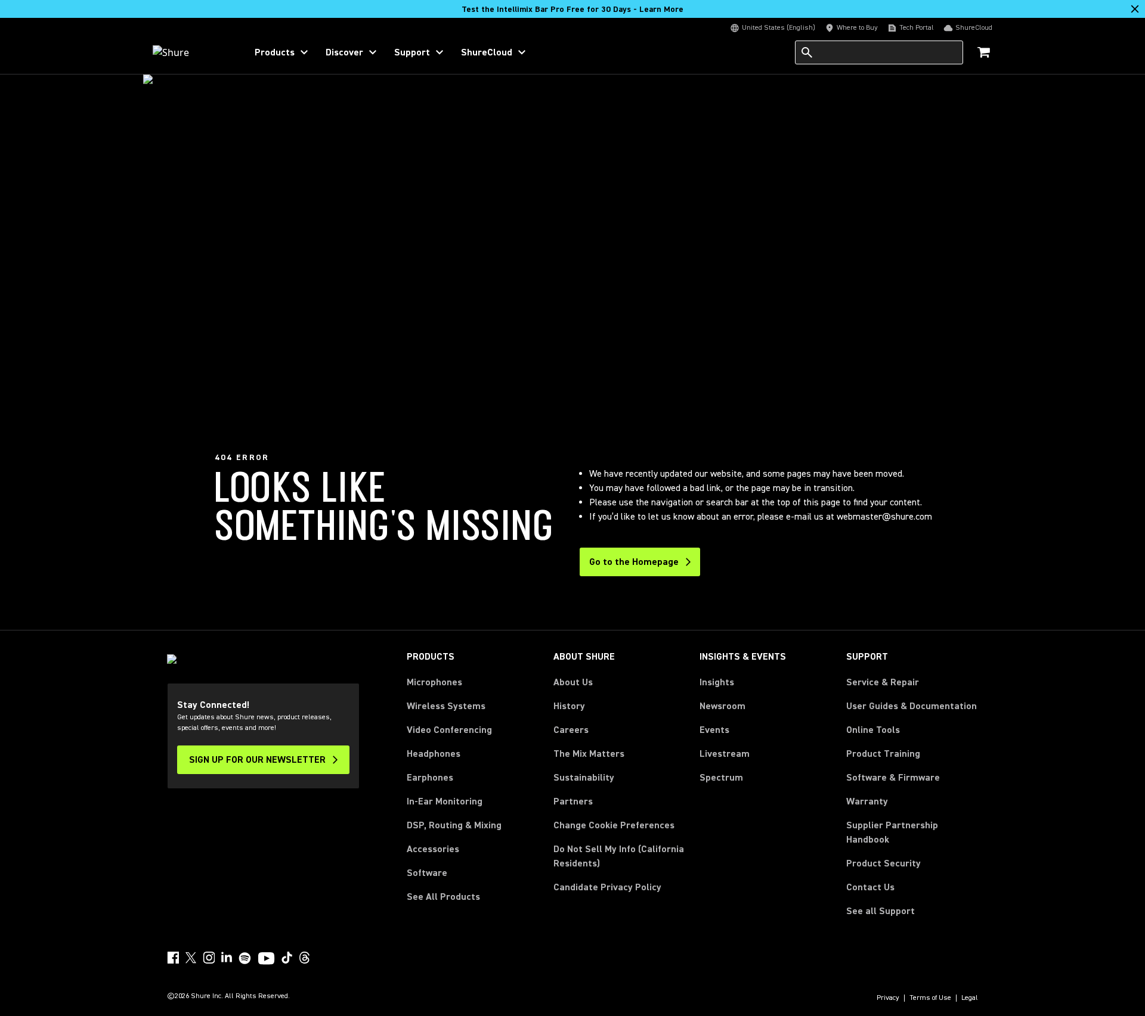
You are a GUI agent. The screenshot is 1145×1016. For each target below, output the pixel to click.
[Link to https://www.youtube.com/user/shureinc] (266, 959)
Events (714, 730)
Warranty (867, 801)
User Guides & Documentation (911, 706)
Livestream (725, 754)
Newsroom (722, 706)
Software (427, 873)
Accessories (433, 849)
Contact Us (870, 887)
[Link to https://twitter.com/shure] (191, 958)
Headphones (433, 754)
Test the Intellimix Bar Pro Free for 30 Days (572, 9)
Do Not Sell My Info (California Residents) (618, 856)
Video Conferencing (449, 730)
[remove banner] (1134, 8)
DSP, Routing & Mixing (454, 825)
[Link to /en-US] (192, 52)
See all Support (880, 911)
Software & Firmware (893, 778)
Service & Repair (882, 682)
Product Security (883, 863)
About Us (573, 682)
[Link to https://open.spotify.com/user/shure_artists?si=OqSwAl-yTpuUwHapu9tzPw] (245, 958)
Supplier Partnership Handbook (911, 832)
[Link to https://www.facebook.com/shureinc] (173, 958)
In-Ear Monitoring (444, 801)
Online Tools (873, 730)
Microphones (434, 682)
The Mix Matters (588, 754)
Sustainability (583, 778)
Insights (717, 682)
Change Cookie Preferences (613, 825)
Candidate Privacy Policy (607, 887)
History (569, 706)
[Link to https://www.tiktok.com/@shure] (287, 958)
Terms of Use (930, 998)
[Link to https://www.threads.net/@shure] (305, 958)
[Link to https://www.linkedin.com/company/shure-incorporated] (227, 958)
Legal (969, 998)
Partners (573, 801)
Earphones (430, 778)
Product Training (883, 754)
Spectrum (721, 778)
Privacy (888, 998)
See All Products (443, 897)
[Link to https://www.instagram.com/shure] (209, 958)
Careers (571, 730)
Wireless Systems (446, 706)
